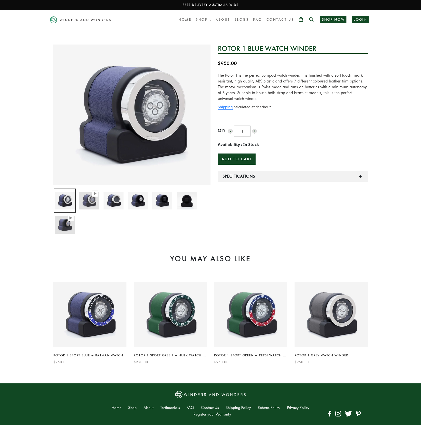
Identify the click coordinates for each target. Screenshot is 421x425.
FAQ (190, 408)
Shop (132, 408)
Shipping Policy (238, 408)
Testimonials (170, 408)
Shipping (225, 106)
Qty (221, 130)
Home (116, 408)
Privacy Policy (298, 408)
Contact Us (210, 408)
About (148, 408)
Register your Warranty (212, 414)
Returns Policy (269, 408)
